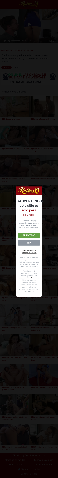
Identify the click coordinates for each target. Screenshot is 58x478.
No (29, 242)
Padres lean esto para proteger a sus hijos (29, 251)
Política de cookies (31, 278)
